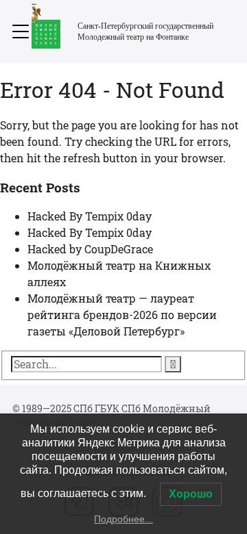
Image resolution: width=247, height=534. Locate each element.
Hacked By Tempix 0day (89, 216)
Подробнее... (123, 518)
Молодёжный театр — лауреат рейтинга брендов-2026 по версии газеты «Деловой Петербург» (122, 314)
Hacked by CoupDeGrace (90, 249)
